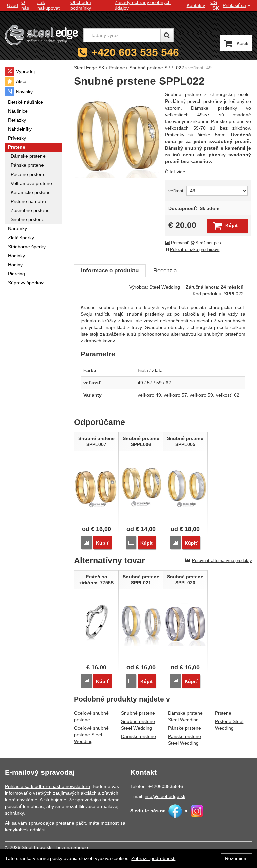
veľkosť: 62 (227, 395)
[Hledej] (167, 35)
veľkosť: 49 (149, 395)
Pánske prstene (184, 728)
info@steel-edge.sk (165, 796)
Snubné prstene (138, 713)
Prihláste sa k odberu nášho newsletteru (47, 786)
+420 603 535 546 (135, 52)
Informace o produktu (110, 270)
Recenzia (165, 270)
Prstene (223, 713)
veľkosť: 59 (201, 395)
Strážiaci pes (208, 243)
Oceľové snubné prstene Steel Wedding (91, 734)
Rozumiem (236, 858)
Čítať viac (175, 171)
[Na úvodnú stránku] (41, 35)
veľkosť (176, 190)
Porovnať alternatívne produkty (222, 560)
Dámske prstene (138, 736)
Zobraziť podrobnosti (153, 858)
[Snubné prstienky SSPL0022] (117, 134)
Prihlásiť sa (234, 5)
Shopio (80, 847)
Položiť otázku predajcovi (194, 249)
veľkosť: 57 (175, 395)
